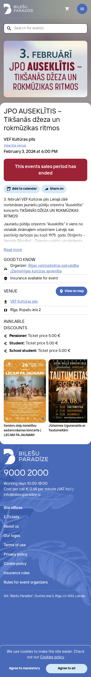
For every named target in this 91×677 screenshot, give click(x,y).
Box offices (13, 508)
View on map (74, 291)
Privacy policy (15, 554)
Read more (13, 250)
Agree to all (66, 668)
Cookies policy (52, 657)
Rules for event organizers (26, 582)
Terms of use (15, 545)
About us (11, 526)
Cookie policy (15, 564)
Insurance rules (17, 573)
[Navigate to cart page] (60, 9)
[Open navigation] (82, 9)
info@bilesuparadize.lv (22, 495)
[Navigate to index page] (18, 9)
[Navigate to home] (26, 456)
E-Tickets (11, 517)
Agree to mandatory (24, 668)
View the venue (15, 145)
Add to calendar (24, 188)
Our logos (12, 536)
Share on (56, 188)
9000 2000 (26, 473)
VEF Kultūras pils (24, 301)
